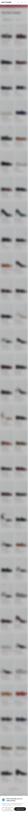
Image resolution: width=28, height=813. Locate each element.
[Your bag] (21, 2)
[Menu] (25, 2)
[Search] (18, 2)
